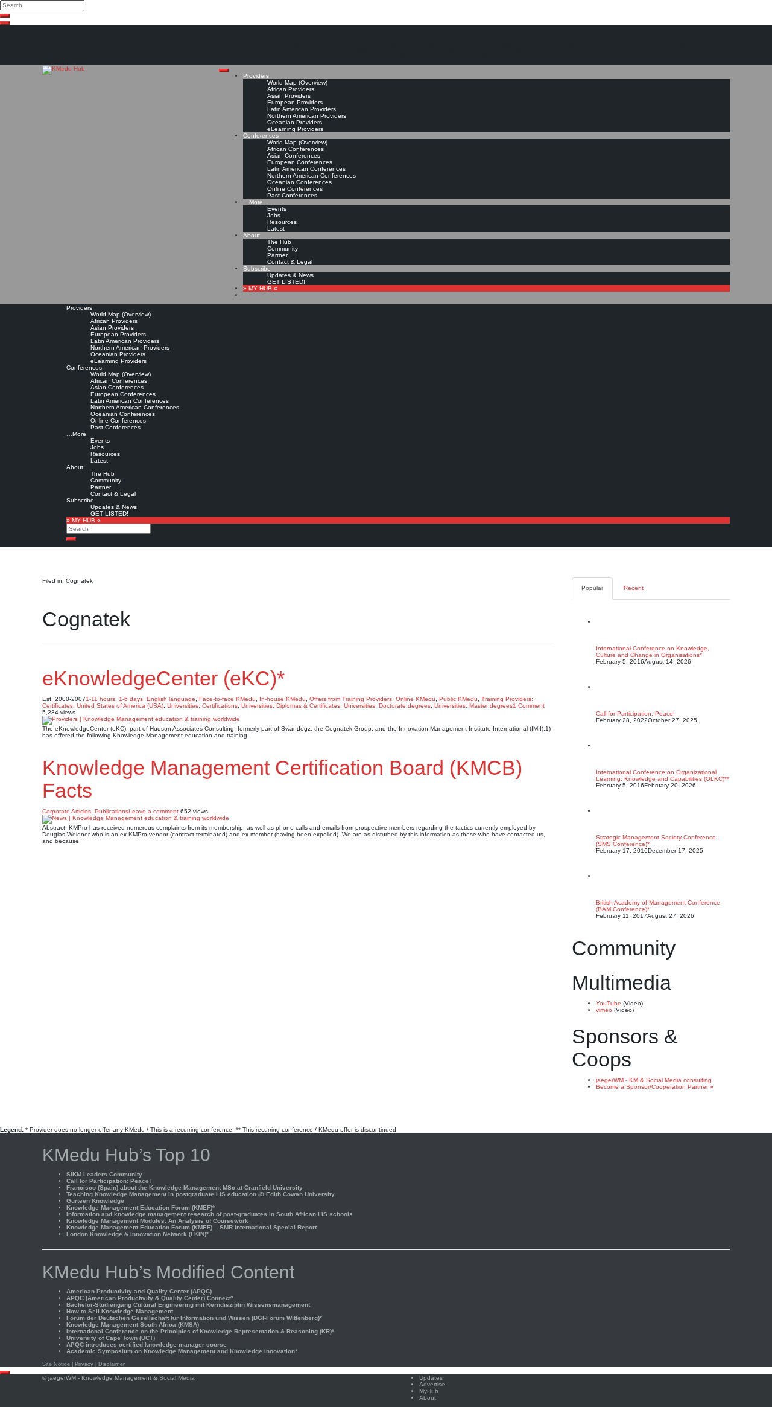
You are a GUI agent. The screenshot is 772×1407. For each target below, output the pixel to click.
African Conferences (295, 149)
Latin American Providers (301, 109)
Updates (431, 1377)
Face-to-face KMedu (227, 699)
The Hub (279, 242)
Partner (277, 255)
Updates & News (290, 275)
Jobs (273, 215)
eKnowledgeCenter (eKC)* (163, 678)
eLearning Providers (295, 129)
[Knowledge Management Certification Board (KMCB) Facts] (135, 819)
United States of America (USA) (120, 705)
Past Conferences (292, 195)
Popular (592, 588)
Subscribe (257, 268)
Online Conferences (295, 188)
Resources (282, 222)
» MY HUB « (260, 288)
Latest (276, 228)
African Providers (290, 89)
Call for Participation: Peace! (635, 713)
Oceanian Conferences (299, 182)
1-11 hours (100, 699)
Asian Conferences (293, 155)
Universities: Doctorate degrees (387, 705)
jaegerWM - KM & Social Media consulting (654, 1080)
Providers (256, 75)
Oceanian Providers (294, 122)
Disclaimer (111, 1364)
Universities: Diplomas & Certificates (290, 705)
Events (276, 208)
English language (171, 699)
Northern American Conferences (311, 175)
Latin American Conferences (306, 168)
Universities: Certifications (202, 705)
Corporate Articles (66, 811)
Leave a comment (153, 811)
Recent (634, 588)
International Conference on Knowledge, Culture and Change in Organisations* (652, 651)
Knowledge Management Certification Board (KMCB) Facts (282, 778)
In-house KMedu (282, 699)
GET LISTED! (286, 281)
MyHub (428, 1391)
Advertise (432, 1384)
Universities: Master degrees (473, 705)
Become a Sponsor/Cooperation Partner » (654, 1086)
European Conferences (299, 162)
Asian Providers (289, 95)
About (251, 235)
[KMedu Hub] (63, 69)
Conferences (261, 135)
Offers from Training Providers (350, 699)
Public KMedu (458, 699)
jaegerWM (62, 1377)
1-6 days (131, 699)
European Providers (295, 102)
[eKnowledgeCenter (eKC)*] (141, 720)
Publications (111, 811)
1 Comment (529, 705)
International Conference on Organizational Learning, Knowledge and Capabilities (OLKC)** (662, 775)
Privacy (84, 1364)
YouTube (608, 1003)
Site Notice (56, 1364)
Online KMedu (415, 699)
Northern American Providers (306, 115)
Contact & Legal (289, 261)
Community (282, 248)
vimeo (604, 1010)
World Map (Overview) (297, 82)
